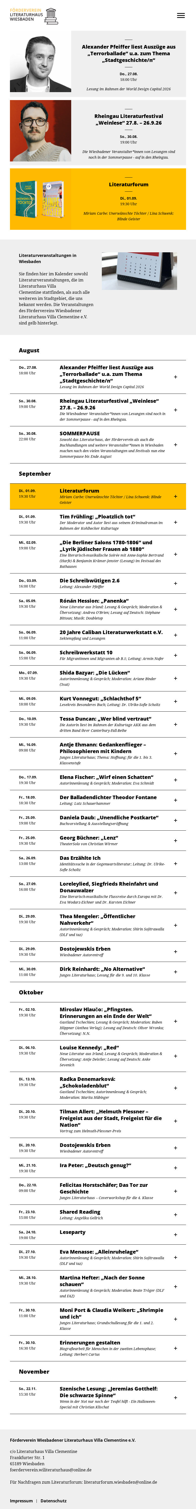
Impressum (21, 1501)
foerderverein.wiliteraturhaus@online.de (51, 1470)
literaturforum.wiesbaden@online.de (120, 1482)
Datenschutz (54, 1501)
